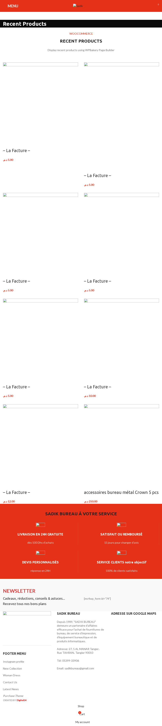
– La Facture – (16, 150)
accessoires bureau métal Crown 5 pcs (121, 492)
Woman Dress (11, 675)
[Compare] (8, 143)
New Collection (12, 668)
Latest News (11, 689)
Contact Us (10, 682)
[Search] (88, 6)
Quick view (18, 143)
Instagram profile (13, 661)
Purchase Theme (13, 695)
